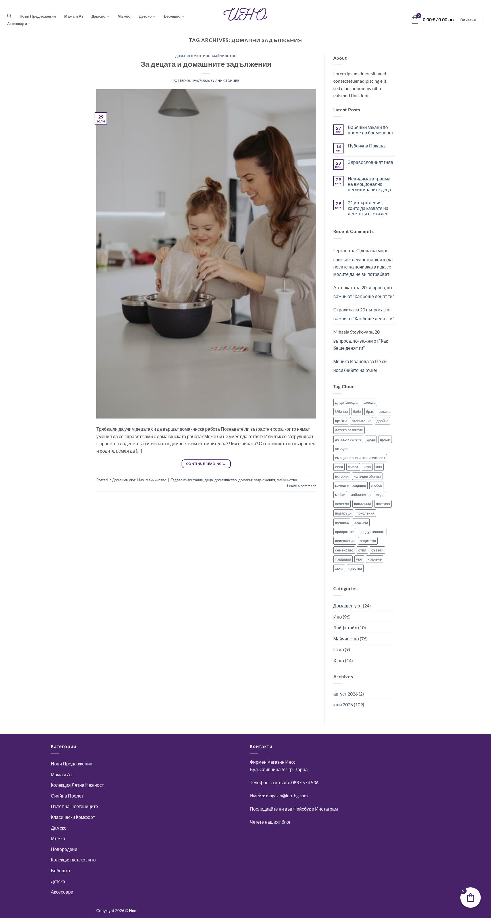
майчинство (287, 480)
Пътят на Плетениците (74, 806)
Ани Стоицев (227, 80)
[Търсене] (9, 15)
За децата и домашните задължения (206, 64)
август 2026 (345, 693)
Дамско (98, 16)
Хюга (338, 660)
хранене (375, 559)
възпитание (193, 480)
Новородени (64, 849)
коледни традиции (350, 485)
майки (340, 494)
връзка (384, 411)
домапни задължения (256, 480)
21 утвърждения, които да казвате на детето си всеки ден (368, 208)
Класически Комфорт (73, 817)
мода (380, 494)
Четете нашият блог (270, 822)
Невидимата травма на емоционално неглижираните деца (369, 184)
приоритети (344, 531)
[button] (468, 20)
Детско (145, 16)
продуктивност (372, 531)
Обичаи (341, 411)
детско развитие (349, 430)
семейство (344, 550)
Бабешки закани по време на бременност (370, 129)
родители (368, 540)
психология (345, 540)
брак (370, 411)
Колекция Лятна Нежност (77, 785)
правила (361, 522)
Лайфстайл (345, 627)
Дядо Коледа (346, 402)
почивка (342, 522)
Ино (207, 56)
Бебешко (172, 16)
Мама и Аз (73, 16)
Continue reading (206, 463)
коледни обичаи (367, 476)
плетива (383, 503)
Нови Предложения (38, 16)
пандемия (362, 503)
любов (376, 485)
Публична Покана (366, 145)
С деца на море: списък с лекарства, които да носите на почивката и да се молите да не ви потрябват (363, 262)
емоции (341, 448)
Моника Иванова (351, 361)
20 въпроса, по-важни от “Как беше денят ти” (363, 292)
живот (353, 467)
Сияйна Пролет (67, 795)
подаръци (343, 513)
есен (339, 467)
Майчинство (224, 56)
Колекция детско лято (73, 859)
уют (359, 559)
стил (362, 550)
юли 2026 (343, 704)
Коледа (369, 402)
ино (379, 467)
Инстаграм (326, 808)
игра (367, 467)
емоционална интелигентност (360, 457)
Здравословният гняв (370, 162)
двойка (382, 421)
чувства (355, 568)
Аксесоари (17, 23)
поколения (366, 513)
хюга (339, 568)
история (342, 476)
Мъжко (124, 16)
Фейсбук (302, 808)
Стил (338, 649)
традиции (343, 559)
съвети (377, 550)
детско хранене (348, 439)
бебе (357, 411)
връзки (341, 421)
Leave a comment (301, 486)
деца (209, 480)
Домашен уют (188, 56)
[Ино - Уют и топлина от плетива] (245, 14)
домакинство (226, 480)
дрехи (385, 439)
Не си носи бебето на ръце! (360, 366)
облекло (342, 503)
